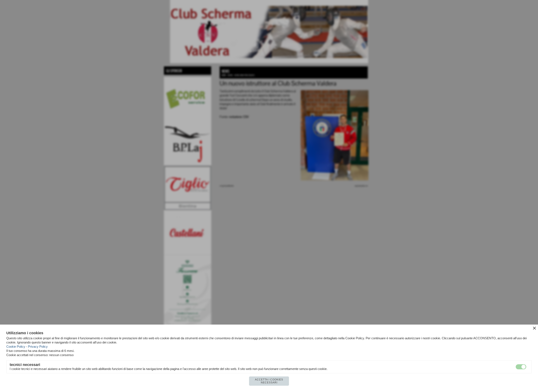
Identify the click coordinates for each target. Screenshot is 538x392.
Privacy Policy (38, 346)
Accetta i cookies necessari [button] (269, 381)
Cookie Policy (15, 346)
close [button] (534, 328)
